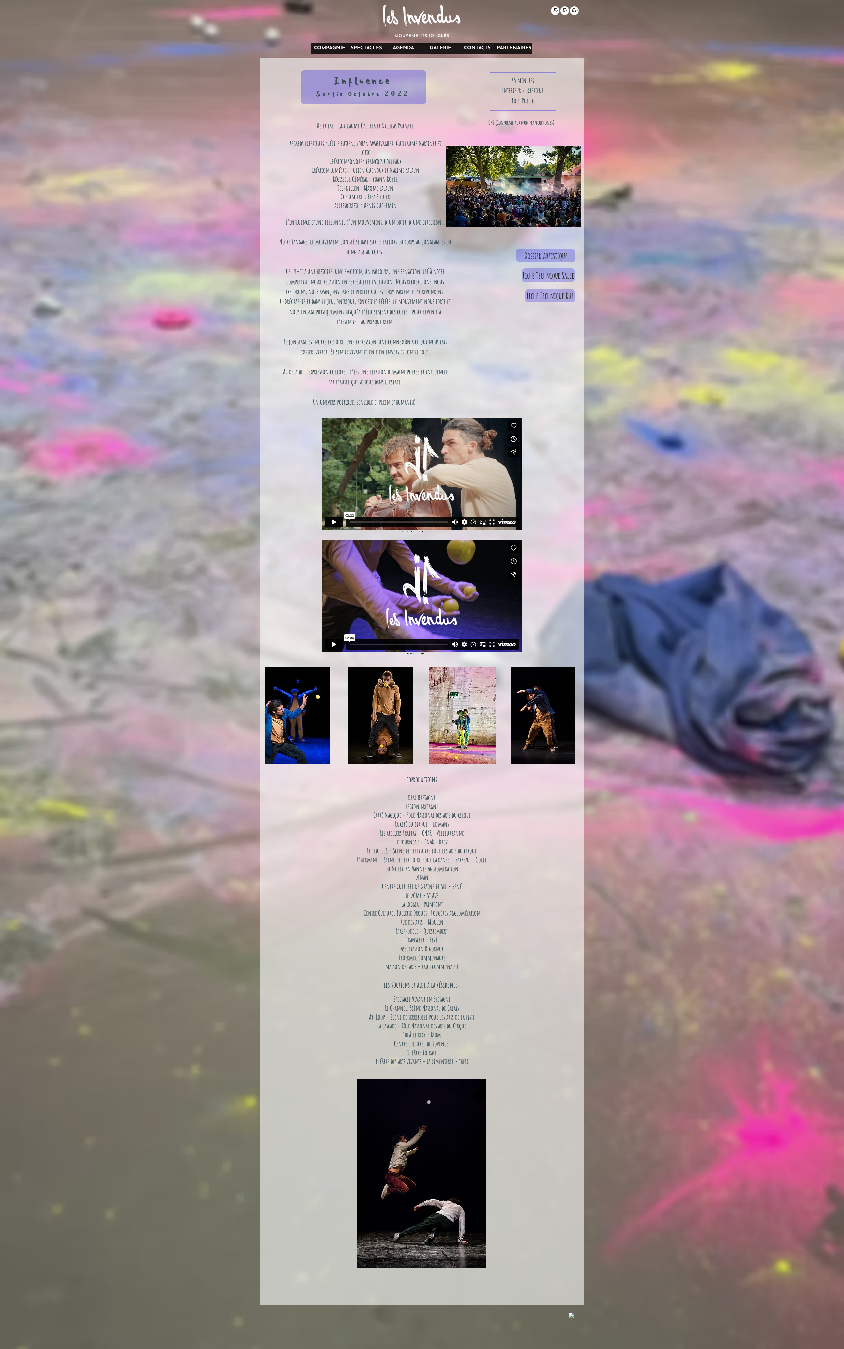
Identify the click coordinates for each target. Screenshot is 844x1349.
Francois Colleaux (383, 161)
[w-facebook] (571, 1316)
